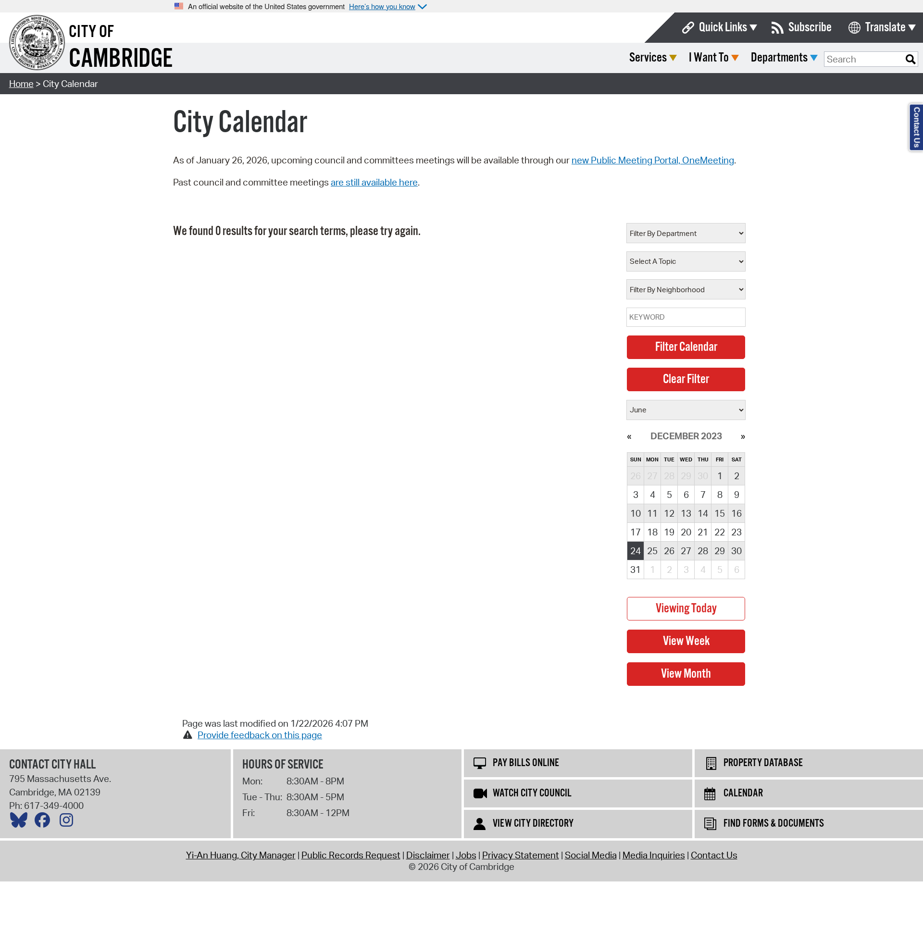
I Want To (709, 58)
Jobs (466, 855)
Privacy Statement (520, 855)
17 (635, 532)
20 (686, 532)
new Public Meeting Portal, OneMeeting (653, 160)
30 (736, 551)
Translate (885, 28)
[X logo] (21, 822)
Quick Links (723, 28)
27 (686, 551)
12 (669, 513)
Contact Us (714, 855)
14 (703, 513)
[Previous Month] (629, 436)
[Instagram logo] (69, 822)
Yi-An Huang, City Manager (241, 855)
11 (652, 513)
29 (719, 551)
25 (652, 551)
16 (736, 513)
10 (635, 513)
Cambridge (121, 59)
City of (91, 32)
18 (652, 532)
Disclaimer (428, 855)
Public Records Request (350, 855)
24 (635, 551)
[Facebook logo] (45, 822)
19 (669, 532)
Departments (779, 58)
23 (736, 532)
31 (635, 569)
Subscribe (810, 28)
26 (669, 551)
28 (703, 551)
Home (21, 83)
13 (686, 513)
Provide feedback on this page (260, 735)
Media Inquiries (654, 855)
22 (719, 532)
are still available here (374, 182)
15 (719, 513)
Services (648, 58)
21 (703, 532)
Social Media (591, 855)
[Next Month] (743, 436)
